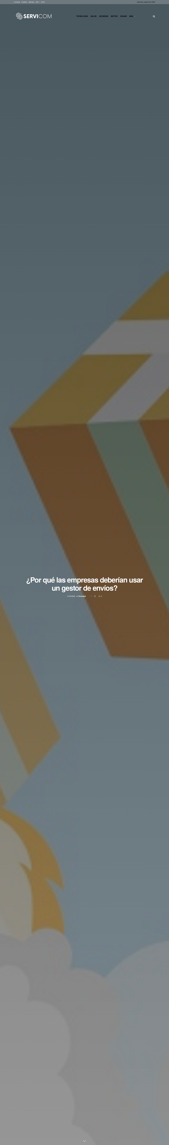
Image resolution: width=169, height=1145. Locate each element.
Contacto (17, 2)
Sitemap (31, 2)
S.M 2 (43, 2)
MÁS (131, 16)
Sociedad (103, 16)
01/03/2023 (71, 596)
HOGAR (123, 16)
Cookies (24, 2)
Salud (94, 16)
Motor (114, 16)
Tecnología (82, 16)
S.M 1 (37, 2)
